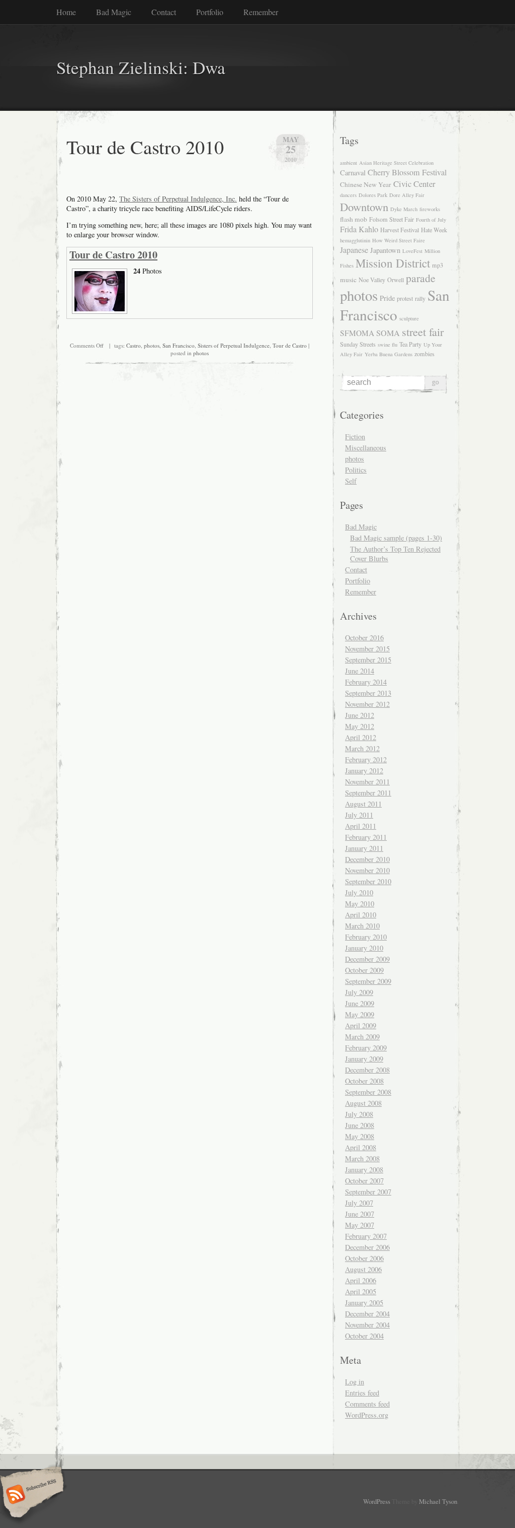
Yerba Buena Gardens (388, 354)
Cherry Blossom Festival (407, 172)
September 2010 (368, 881)
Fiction (355, 436)
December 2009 (367, 959)
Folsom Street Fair (391, 219)
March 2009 (362, 1036)
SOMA (388, 333)
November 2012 (367, 704)
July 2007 (359, 1203)
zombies (424, 354)
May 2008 (359, 1136)
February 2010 (366, 937)
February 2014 (366, 682)
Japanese (354, 249)
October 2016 (364, 637)
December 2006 (367, 1247)
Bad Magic (113, 12)
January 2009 (364, 1059)
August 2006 (363, 1269)
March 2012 (362, 748)
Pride (387, 298)
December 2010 (367, 859)
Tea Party (410, 344)
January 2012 (364, 770)
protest (405, 298)
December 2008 (367, 1070)
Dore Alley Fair (406, 194)
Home (66, 12)
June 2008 (359, 1125)
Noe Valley (372, 280)
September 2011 (368, 793)
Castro (133, 345)
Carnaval (353, 172)
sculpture (409, 318)
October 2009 (364, 970)
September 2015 (368, 660)
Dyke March (403, 209)
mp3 (437, 265)
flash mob (353, 219)
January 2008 (364, 1169)
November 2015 (367, 648)
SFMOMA (357, 333)
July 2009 (359, 992)
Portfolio (209, 12)
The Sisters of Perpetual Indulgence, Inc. (178, 199)
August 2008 (363, 1103)
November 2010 (367, 870)
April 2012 (360, 737)
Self (351, 481)
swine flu (387, 344)
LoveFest (412, 250)
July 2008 (359, 1114)
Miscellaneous (365, 447)
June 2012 (359, 715)
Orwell (395, 280)
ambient (348, 162)
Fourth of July (431, 219)
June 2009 (359, 1003)
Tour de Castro (290, 345)
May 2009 (359, 1014)
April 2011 (360, 826)
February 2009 (366, 1047)
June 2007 (359, 1214)
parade (421, 278)
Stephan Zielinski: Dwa (140, 67)
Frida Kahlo (359, 229)
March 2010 (362, 926)
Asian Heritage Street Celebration (396, 162)
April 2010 (360, 914)
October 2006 (364, 1258)
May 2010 (359, 903)
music (348, 279)
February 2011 (366, 837)
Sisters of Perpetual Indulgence (234, 345)
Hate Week (434, 230)
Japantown (385, 250)
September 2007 (368, 1192)
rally (420, 298)
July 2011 (359, 815)
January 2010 (364, 948)
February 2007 (366, 1236)
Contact (163, 12)
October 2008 (364, 1081)
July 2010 (359, 892)
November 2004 (367, 1325)
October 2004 (364, 1336)
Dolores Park (373, 194)
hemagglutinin (355, 240)
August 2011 (363, 804)
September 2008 (368, 1092)
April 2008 (360, 1147)
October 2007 (364, 1180)
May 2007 (359, 1225)
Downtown (364, 206)
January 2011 (364, 848)
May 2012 (359, 726)
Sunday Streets (358, 344)
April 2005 (360, 1291)
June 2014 (359, 671)
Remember (260, 12)
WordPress (376, 1501)
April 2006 (360, 1280)
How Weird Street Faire (398, 240)
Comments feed (367, 1404)
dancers (348, 194)
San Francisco (178, 345)
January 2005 (364, 1302)
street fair (423, 331)
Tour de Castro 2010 (145, 147)
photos (151, 345)
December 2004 (367, 1313)
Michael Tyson (438, 1501)
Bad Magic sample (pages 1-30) (396, 538)
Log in (354, 1381)
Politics (356, 470)
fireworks (429, 209)
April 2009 (360, 1025)
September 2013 (368, 693)
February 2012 (366, 759)
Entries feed (362, 1393)
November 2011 (367, 781)
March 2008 (362, 1158)
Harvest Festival (399, 230)
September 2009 (368, 981)
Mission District (393, 263)
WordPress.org (366, 1415)
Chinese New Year (365, 184)
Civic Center (414, 183)
